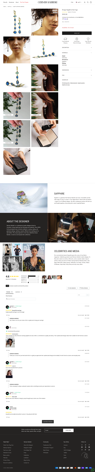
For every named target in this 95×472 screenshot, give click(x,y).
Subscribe (68, 430)
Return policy (6, 455)
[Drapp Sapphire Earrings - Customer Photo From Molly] (54, 277)
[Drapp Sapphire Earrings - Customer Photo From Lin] (44, 277)
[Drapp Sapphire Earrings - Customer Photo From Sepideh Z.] (49, 277)
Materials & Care (7, 452)
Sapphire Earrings (66, 84)
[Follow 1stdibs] (82, 450)
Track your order (7, 450)
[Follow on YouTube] (82, 447)
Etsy (65, 447)
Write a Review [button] (84, 288)
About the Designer (28, 445)
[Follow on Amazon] (85, 447)
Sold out (76, 33)
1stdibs (65, 452)
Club (72, 2)
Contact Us (26, 463)
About (17, 2)
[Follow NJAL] (85, 450)
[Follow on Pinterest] (89, 445)
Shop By (5, 2)
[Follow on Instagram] (85, 445)
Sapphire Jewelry (81, 83)
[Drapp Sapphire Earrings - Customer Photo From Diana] (59, 277)
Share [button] (8, 315)
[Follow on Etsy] (89, 447)
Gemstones (11, 2)
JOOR (65, 457)
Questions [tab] (17, 292)
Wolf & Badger (67, 450)
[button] (86, 315)
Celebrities (26, 455)
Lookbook (26, 457)
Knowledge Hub (27, 450)
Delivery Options (7, 447)
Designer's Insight (28, 447)
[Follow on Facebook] (82, 445)
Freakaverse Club (47, 445)
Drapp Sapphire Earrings (18, 6)
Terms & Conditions (7, 463)
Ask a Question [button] (72, 288)
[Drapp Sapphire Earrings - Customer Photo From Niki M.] (44, 281)
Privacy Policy (6, 460)
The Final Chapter (24, 2)
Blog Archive (27, 460)
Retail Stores (46, 450)
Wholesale (45, 452)
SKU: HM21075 (65, 22)
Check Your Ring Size (8, 445)
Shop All (9, 6)
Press (25, 452)
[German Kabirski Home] (86, 455)
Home (4, 6)
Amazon (66, 445)
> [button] (48, 421)
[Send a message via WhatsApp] (92, 469)
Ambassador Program (48, 447)
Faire (65, 455)
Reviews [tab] (8, 292)
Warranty (5, 457)
